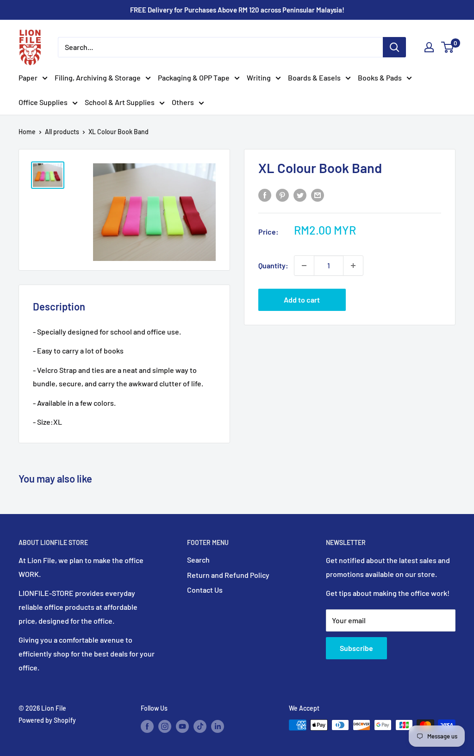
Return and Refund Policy (228, 574)
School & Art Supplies (120, 102)
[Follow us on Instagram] (164, 725)
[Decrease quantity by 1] (304, 265)
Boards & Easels (314, 77)
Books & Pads (380, 77)
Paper (28, 77)
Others (183, 102)
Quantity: (273, 265)
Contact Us (205, 589)
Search (198, 559)
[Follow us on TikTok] (199, 725)
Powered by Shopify (47, 720)
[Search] (394, 47)
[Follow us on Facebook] (147, 725)
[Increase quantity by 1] (353, 265)
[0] (448, 47)
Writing (259, 77)
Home (27, 132)
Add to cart (302, 299)
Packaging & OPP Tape (194, 77)
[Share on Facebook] (264, 194)
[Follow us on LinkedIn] (217, 725)
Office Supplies (43, 102)
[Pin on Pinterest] (282, 194)
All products (62, 132)
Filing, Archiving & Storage (98, 77)
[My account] (429, 47)
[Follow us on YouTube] (182, 725)
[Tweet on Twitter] (299, 194)
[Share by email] (317, 194)
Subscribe (356, 648)
